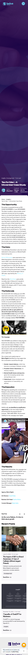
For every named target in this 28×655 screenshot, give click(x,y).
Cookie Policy (15, 651)
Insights (4, 178)
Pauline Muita (17, 499)
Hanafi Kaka (12, 496)
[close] (24, 651)
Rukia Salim (15, 503)
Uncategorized (10, 178)
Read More (6, 577)
